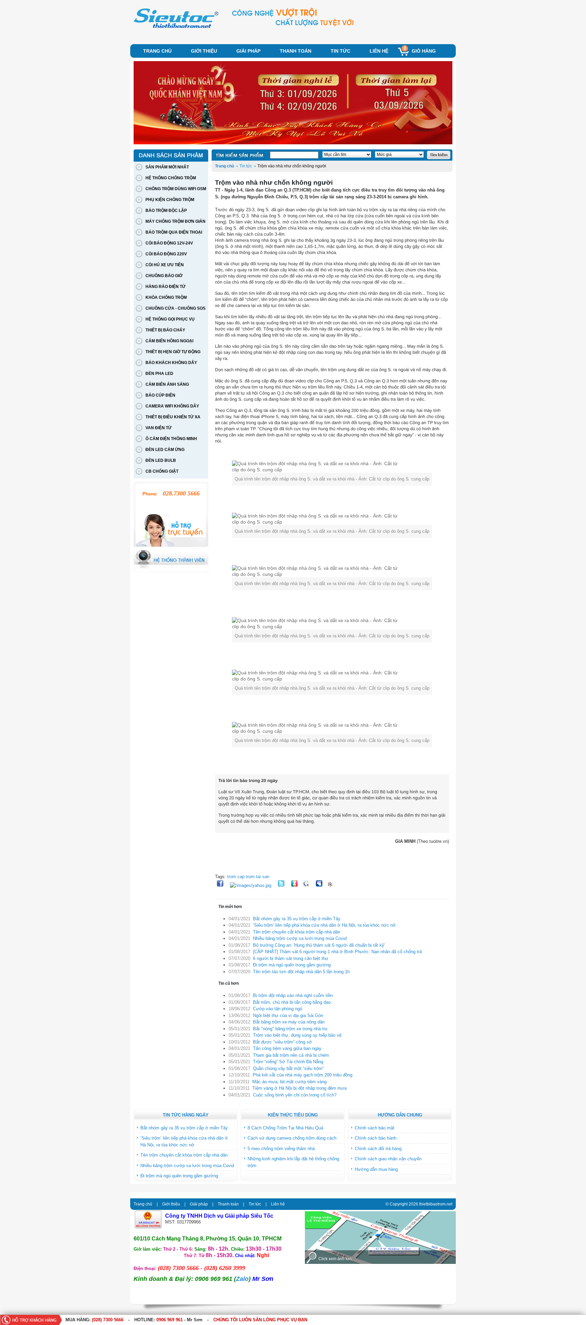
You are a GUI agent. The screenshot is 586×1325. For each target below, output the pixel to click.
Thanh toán (295, 51)
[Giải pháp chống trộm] (293, 103)
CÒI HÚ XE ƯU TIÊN (164, 264)
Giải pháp (248, 51)
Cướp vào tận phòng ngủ (277, 1008)
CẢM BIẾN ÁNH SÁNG (167, 384)
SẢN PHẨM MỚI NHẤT (167, 167)
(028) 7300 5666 (107, 1319)
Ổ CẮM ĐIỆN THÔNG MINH (171, 438)
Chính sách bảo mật (374, 1127)
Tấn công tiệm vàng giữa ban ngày (287, 1048)
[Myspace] (320, 885)
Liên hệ (379, 51)
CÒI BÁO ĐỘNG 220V (166, 254)
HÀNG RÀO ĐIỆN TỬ (165, 286)
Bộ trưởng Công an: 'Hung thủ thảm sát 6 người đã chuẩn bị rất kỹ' (319, 945)
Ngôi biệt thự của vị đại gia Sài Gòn (288, 1015)
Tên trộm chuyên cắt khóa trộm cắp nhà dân (296, 931)
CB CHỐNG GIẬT (161, 471)
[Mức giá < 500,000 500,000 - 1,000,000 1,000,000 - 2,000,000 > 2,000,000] (397, 154)
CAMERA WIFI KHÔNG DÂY (172, 406)
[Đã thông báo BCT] (148, 1227)
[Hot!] (331, 885)
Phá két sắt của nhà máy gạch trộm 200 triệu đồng (302, 1074)
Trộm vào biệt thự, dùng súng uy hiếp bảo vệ (297, 1035)
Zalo (242, 1278)
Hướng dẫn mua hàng (376, 1169)
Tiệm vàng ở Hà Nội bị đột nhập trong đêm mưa (299, 1088)
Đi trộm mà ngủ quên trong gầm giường (292, 964)
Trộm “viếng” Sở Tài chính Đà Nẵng (288, 1061)
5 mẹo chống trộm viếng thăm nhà (281, 1148)
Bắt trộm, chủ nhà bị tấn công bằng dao (292, 1002)
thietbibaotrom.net (435, 1204)
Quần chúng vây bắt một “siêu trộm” (288, 1068)
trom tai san (257, 876)
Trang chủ (157, 51)
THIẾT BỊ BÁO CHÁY (165, 330)
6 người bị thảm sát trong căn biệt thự (290, 958)
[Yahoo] (251, 885)
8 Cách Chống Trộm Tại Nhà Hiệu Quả (285, 1127)
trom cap (236, 876)
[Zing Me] (295, 885)
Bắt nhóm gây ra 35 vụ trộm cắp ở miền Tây (296, 918)
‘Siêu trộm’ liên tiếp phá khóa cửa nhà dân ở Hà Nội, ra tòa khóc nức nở (324, 925)
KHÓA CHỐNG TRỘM (166, 297)
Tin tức (340, 51)
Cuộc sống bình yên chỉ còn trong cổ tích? (294, 1094)
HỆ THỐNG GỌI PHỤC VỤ (170, 319)
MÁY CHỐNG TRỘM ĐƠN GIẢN (175, 221)
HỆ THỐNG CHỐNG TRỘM (170, 178)
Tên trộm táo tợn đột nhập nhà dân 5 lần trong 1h (301, 971)
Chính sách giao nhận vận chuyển (388, 1158)
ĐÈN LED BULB (160, 460)
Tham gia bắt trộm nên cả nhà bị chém (291, 1055)
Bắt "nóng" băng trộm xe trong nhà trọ (290, 1028)
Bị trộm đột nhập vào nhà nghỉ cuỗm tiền (293, 995)
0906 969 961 (169, 1319)
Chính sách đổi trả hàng (378, 1148)
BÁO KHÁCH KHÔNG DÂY (171, 362)
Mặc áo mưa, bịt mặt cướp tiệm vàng (289, 1081)
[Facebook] (221, 885)
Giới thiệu (204, 51)
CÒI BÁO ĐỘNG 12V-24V (169, 243)
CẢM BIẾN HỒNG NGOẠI (169, 341)
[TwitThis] (282, 885)
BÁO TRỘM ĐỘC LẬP (166, 210)
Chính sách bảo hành (375, 1138)
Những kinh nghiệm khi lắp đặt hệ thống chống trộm (293, 1162)
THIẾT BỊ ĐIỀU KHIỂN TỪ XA (172, 417)
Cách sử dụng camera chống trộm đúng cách (292, 1138)
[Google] (307, 885)
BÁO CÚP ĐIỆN (160, 395)
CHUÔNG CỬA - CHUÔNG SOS (175, 308)
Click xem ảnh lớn (335, 1258)
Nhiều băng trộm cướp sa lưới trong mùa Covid (300, 938)
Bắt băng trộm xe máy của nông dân (289, 1021)
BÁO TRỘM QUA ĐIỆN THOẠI (173, 232)
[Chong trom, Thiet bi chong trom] (176, 27)
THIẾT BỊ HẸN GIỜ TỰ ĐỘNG (172, 351)
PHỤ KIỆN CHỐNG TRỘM (169, 199)
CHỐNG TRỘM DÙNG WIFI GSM (175, 188)
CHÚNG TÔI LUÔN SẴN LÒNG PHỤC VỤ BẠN (260, 1319)
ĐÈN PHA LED (159, 373)
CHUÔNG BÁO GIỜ (163, 275)
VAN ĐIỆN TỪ (158, 427)
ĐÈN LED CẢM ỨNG (164, 449)
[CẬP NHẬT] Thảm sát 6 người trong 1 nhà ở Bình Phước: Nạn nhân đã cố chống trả (337, 951)
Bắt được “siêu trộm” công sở (282, 1042)
